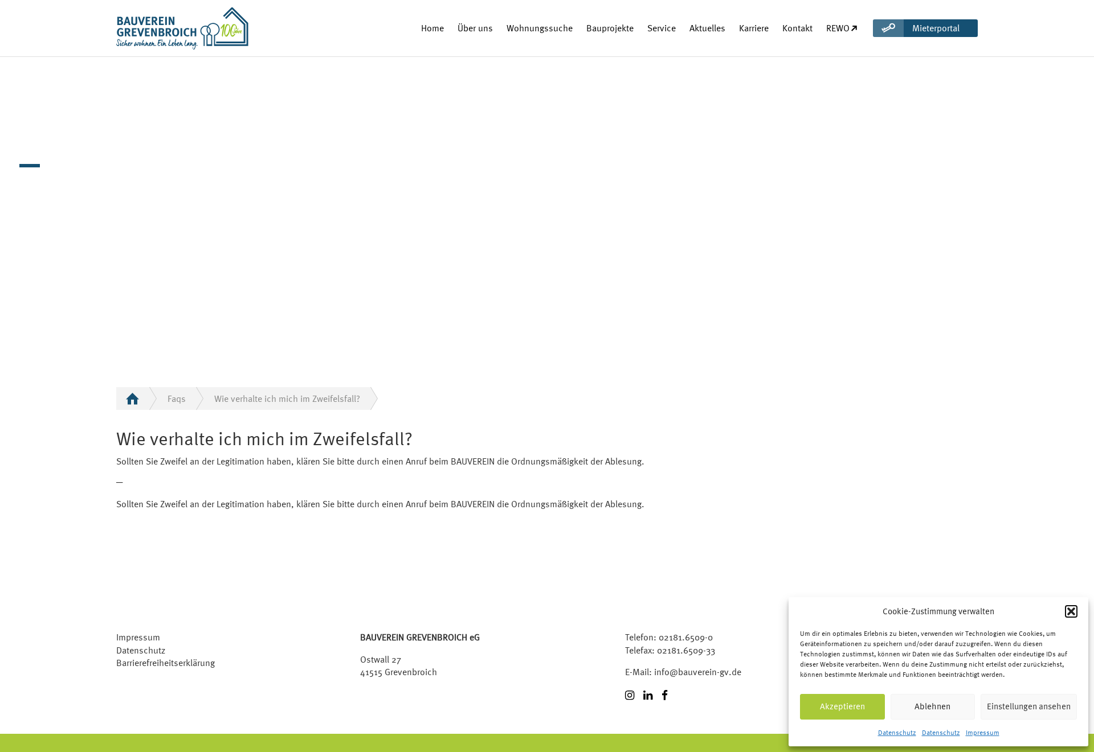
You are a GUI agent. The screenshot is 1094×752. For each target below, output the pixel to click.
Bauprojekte (610, 28)
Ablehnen (932, 706)
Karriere (754, 28)
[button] (1071, 611)
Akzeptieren (842, 706)
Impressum (982, 733)
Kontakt (797, 28)
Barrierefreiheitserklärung (165, 663)
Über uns (475, 28)
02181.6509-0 (686, 637)
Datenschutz (897, 733)
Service (661, 28)
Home (432, 28)
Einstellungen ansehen (1029, 706)
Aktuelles (707, 28)
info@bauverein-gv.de (697, 672)
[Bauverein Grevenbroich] (161, 28)
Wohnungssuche (540, 28)
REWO (838, 28)
